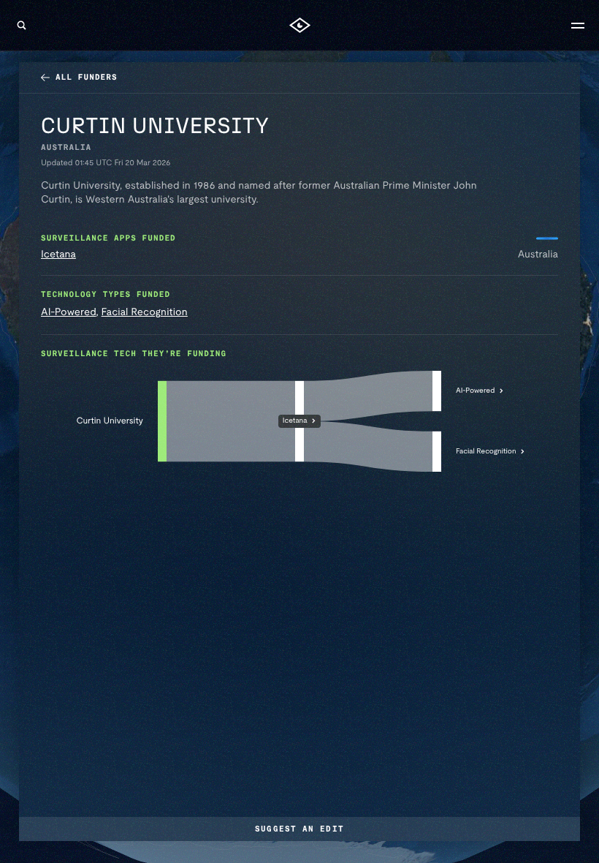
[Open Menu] (578, 26)
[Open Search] (21, 26)
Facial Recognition (145, 312)
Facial (486, 451)
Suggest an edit (299, 828)
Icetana (58, 254)
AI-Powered (68, 312)
